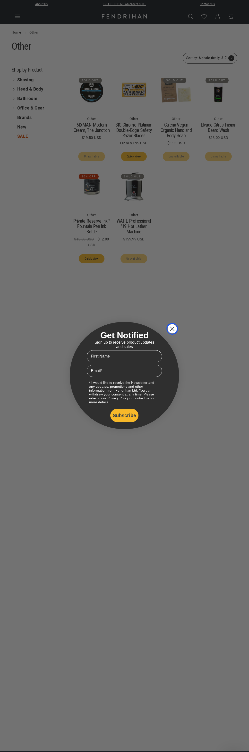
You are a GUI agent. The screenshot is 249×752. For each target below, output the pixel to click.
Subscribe (124, 415)
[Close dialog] (172, 329)
